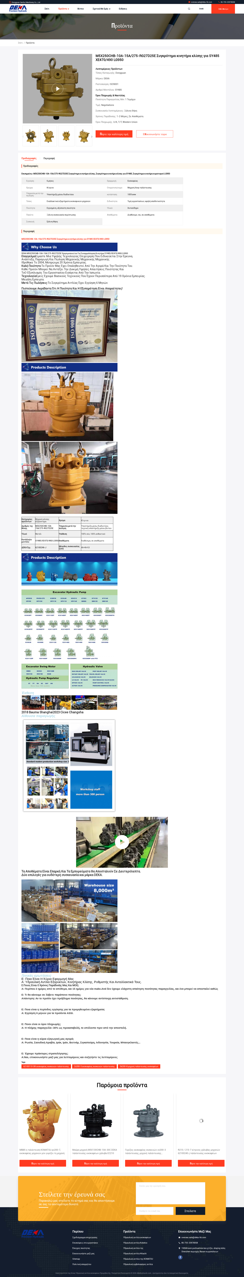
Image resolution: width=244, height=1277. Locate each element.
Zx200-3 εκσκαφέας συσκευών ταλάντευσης (94, 1066)
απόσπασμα (223, 8)
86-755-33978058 (227, 2)
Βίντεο (81, 9)
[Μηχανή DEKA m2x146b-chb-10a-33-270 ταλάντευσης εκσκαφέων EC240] (201, 1120)
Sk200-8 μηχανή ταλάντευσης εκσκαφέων (139, 1066)
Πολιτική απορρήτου (81, 1264)
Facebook (180, 1257)
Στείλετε (190, 1211)
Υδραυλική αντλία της (133, 1248)
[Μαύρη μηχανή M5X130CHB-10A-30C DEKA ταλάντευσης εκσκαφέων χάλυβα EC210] (42, 1120)
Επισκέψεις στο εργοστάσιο (85, 1243)
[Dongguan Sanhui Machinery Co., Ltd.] (18, 9)
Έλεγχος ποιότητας (81, 1248)
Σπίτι (47, 9)
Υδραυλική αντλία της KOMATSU (138, 1259)
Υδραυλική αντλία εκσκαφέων (137, 1237)
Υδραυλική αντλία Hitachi (135, 1253)
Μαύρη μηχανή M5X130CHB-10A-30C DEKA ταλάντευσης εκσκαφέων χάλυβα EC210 (41, 1152)
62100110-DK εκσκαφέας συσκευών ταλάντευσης (46, 1066)
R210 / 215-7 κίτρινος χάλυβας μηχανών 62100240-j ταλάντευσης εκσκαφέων (146, 1152)
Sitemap (76, 1259)
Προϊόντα (62, 9)
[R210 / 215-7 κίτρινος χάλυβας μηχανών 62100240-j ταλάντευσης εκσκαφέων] (148, 1120)
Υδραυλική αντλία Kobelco (135, 1243)
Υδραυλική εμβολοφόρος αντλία (138, 1264)
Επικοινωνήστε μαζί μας (83, 1253)
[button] (92, 137)
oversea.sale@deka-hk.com (201, 2)
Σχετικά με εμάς (101, 9)
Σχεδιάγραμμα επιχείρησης (84, 1237)
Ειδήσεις (123, 9)
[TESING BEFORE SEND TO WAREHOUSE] (122, 842)
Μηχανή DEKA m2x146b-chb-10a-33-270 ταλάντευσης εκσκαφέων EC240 (199, 1152)
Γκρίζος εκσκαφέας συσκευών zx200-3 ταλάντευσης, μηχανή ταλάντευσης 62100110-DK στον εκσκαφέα (92, 1152)
